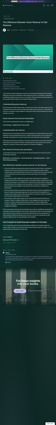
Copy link (31, 30)
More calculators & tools (8, 242)
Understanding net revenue (9, 84)
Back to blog (6, 16)
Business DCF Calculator (10, 240)
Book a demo (20, 291)
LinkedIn (9, 262)
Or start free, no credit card (35, 290)
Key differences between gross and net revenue (14, 88)
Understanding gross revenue (10, 80)
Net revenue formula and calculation (11, 86)
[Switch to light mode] (44, 5)
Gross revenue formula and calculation (12, 82)
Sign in (48, 5)
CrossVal (5, 227)
